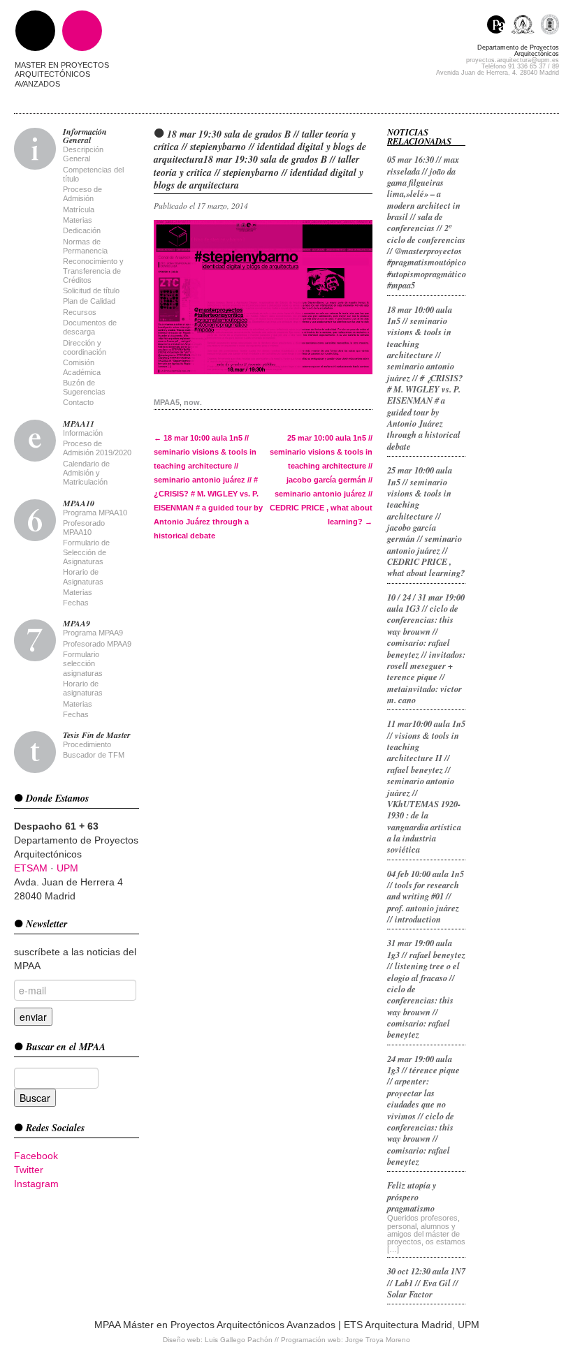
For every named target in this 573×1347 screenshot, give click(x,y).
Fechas (76, 602)
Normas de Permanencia (85, 246)
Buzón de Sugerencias (84, 387)
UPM (67, 868)
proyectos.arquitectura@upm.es (512, 60)
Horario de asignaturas (83, 688)
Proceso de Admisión (82, 194)
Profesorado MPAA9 (97, 644)
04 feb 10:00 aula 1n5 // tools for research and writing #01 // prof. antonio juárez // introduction (425, 896)
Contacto (78, 402)
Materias (77, 220)
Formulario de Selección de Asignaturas (86, 552)
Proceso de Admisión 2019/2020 (97, 448)
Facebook (36, 1155)
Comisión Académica (82, 367)
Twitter (28, 1169)
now (192, 402)
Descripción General (83, 154)
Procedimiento (87, 744)
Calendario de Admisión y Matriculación (86, 473)
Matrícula (78, 209)
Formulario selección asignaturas (83, 663)
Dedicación (82, 230)
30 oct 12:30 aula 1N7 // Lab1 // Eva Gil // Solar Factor (426, 1282)
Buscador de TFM (93, 755)
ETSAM (31, 868)
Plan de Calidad (89, 301)
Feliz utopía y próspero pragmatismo (412, 1196)
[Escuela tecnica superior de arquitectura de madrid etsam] (526, 26)
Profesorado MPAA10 (84, 527)
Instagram (36, 1183)
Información (83, 433)
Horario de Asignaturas (83, 576)
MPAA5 (167, 402)
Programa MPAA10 (95, 512)
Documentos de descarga (90, 327)
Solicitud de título (91, 290)
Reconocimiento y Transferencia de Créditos (93, 270)
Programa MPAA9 (93, 632)
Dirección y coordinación (84, 347)
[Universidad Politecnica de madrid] (549, 26)
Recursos (79, 312)
